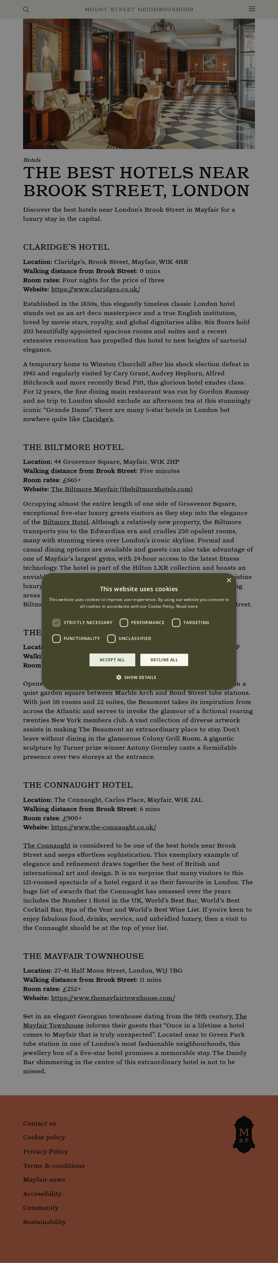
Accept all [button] (112, 660)
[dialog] (139, 631)
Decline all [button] (164, 660)
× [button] (228, 580)
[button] (138, 677)
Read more (187, 606)
